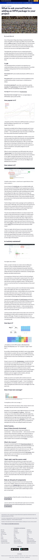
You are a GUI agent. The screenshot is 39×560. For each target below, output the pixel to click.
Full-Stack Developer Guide (18, 542)
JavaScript (2, 531)
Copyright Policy (27, 557)
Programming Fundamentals (31, 541)
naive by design (8, 153)
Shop (24, 555)
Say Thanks (8, 498)
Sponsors (30, 555)
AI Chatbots (16, 531)
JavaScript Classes (30, 538)
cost (26, 353)
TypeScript (28, 529)
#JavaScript (9, 6)
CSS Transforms (16, 532)
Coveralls (15, 412)
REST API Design (3, 534)
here (26, 438)
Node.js (9, 224)
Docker (2, 537)
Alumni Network (16, 555)
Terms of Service (21, 557)
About (13, 555)
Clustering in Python (4, 541)
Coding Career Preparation (5, 542)
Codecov (22, 412)
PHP (14, 534)
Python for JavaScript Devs (31, 542)
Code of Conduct (11, 557)
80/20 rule (16, 186)
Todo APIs (15, 538)
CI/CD (28, 535)
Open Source (21, 555)
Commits (6, 86)
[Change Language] (29, 1)
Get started (8, 506)
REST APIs (2, 529)
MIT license (28, 452)
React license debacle (26, 444)
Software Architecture (17, 541)
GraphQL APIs (3, 532)
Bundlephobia (23, 91)
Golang (15, 537)
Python (28, 537)
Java (27, 534)
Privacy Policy (17, 557)
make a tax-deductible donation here (12, 523)
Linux (2, 535)
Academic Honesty (35, 555)
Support (27, 555)
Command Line (29, 531)
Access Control (29, 532)
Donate (36, 0)
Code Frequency (14, 86)
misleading (22, 418)
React (11, 222)
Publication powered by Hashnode (6, 555)
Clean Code (16, 529)
